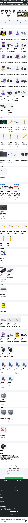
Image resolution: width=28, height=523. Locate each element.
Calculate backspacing (3, 487)
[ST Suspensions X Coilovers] (24, 136)
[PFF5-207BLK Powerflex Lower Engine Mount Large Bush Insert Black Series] (24, 334)
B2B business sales (2, 498)
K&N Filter (1, 275)
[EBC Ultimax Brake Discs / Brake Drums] (10, 412)
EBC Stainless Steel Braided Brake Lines (2, 435)
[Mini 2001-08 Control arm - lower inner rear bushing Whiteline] (24, 92)
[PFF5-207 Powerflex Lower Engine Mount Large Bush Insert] (17, 334)
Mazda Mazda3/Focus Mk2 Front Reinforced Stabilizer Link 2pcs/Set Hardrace (3, 161)
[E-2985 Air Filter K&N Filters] (3, 270)
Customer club (16, 486)
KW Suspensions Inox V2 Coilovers (3, 142)
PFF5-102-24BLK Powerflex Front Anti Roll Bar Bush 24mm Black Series (10, 87)
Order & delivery (16, 490)
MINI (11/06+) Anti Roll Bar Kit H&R (10, 160)
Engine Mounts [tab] (13, 22)
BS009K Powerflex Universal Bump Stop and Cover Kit (3, 39)
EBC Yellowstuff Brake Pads (3, 370)
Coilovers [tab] (7, 22)
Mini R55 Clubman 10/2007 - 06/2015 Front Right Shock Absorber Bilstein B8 (10, 244)
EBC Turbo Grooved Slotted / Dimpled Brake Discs (3, 418)
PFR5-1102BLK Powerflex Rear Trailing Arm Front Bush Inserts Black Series (10, 51)
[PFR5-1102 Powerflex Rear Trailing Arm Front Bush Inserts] (3, 44)
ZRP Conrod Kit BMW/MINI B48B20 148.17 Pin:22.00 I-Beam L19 (17, 326)
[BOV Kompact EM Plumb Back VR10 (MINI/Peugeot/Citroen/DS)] (10, 349)
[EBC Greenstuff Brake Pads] (17, 364)
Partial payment (16, 491)
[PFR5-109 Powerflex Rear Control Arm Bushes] (17, 33)
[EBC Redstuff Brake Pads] (3, 378)
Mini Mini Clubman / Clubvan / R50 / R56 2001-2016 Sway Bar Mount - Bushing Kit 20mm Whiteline (16, 99)
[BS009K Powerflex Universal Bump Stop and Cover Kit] (3, 33)
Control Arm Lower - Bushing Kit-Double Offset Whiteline (9, 113)
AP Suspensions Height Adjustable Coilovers (17, 128)
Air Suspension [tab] (7, 20)
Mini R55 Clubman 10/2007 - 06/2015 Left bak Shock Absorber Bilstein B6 (17, 232)
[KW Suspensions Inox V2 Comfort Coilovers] (10, 136)
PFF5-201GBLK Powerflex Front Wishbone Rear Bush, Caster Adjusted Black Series (10, 99)
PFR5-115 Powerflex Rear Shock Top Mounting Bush (3, 74)
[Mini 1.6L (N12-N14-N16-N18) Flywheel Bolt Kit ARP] (3, 305)
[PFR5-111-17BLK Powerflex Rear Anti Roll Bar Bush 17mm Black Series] (24, 56)
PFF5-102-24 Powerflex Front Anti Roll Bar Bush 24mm (3, 87)
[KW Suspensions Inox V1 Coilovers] (24, 122)
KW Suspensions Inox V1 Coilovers (24, 128)
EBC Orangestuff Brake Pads (24, 370)
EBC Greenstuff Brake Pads (17, 370)
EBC (0, 369)
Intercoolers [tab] (16, 22)
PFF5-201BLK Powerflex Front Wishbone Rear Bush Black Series (24, 87)
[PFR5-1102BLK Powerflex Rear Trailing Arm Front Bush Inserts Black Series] (10, 44)
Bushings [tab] (5, 22)
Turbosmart (1, 354)
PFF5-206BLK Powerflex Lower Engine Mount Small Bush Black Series (10, 341)
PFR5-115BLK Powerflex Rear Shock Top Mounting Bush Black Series (10, 74)
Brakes (6, 13)
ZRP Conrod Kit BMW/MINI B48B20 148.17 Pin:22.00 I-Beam (10, 326)
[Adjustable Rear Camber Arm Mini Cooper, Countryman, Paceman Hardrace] (3, 207)
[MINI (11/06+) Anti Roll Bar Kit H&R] (10, 154)
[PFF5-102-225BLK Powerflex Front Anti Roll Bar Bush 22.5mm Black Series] (24, 68)
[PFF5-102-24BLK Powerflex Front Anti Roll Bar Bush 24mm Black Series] (10, 80)
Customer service (16, 487)
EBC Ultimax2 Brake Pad (10, 384)
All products (2, 13)
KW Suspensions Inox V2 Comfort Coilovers (10, 142)
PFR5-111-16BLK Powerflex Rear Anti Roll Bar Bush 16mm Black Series (10, 62)
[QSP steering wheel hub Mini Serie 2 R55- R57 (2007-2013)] (3, 446)
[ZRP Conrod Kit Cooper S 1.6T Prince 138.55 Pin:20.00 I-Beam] (3, 319)
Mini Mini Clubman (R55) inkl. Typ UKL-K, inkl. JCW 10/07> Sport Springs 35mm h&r (3, 259)
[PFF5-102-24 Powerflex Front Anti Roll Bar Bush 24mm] (3, 80)
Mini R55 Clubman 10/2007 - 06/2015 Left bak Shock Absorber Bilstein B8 (3, 232)
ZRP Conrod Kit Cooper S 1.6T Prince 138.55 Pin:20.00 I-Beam (3, 326)
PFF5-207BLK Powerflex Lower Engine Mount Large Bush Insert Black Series (24, 341)
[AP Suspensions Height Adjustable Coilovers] (17, 122)
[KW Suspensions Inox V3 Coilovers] (17, 136)
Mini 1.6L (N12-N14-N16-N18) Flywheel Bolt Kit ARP (3, 312)
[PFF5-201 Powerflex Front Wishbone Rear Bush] (17, 80)
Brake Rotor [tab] (2, 22)
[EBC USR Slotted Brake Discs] (3, 395)
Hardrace (1, 159)
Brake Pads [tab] (25, 20)
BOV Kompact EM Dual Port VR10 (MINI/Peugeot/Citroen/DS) (3, 356)
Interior (14, 13)
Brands (26, 4)
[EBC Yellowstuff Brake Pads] (3, 364)
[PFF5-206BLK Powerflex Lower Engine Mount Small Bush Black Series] (10, 334)
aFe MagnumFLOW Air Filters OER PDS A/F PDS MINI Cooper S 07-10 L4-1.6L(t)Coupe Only (10, 277)
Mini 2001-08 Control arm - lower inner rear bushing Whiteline (24, 99)
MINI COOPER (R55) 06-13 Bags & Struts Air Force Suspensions (10, 194)
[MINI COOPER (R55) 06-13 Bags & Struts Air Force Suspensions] (10, 187)
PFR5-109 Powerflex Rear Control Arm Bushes (17, 39)
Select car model (2, 4)
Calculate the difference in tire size (4, 491)
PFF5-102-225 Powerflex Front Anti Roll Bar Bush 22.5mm (17, 74)
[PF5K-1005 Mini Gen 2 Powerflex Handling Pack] (10, 33)
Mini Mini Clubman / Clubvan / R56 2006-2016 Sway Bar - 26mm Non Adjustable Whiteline (17, 161)
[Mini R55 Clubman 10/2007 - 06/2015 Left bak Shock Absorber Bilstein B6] (17, 226)
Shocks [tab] (25, 22)
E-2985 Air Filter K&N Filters (2, 276)
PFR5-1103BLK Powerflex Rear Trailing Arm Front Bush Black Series (24, 51)
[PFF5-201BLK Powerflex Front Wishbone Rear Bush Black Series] (24, 80)
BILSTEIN (1, 230)
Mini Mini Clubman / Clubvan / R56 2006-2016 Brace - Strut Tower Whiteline (3, 177)
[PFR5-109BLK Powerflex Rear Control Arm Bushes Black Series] (24, 33)
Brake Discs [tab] (18, 20)
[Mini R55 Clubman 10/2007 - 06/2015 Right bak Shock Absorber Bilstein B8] (10, 226)
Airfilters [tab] (10, 20)
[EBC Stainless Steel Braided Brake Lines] (3, 429)
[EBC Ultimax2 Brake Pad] (10, 378)
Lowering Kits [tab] (20, 22)
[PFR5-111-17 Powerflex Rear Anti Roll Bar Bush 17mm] (17, 56)
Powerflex (1, 49)
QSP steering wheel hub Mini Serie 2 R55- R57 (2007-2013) (3, 453)
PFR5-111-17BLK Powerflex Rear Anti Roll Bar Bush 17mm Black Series (24, 62)
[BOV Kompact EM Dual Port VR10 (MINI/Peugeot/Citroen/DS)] (3, 349)
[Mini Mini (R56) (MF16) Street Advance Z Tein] (3, 122)
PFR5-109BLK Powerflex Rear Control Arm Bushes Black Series (24, 39)
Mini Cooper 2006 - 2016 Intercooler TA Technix (3, 295)
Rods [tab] (22, 22)
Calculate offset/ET (2, 490)
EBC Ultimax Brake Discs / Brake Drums (10, 418)
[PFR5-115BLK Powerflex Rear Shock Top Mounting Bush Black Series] (10, 68)
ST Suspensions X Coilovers (23, 142)
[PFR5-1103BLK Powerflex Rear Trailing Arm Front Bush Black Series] (24, 44)
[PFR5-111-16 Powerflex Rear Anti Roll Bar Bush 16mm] (3, 56)
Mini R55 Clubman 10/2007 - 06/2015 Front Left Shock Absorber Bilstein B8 (3, 244)
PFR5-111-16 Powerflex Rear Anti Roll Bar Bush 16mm (3, 62)
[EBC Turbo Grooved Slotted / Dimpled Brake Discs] (3, 412)
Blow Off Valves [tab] (13, 20)
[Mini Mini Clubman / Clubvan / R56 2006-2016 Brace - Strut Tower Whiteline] (3, 171)
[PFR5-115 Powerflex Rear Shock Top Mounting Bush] (3, 68)
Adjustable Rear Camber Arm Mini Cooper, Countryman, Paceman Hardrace (3, 214)
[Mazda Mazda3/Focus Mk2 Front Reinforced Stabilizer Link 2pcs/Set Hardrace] (3, 154)
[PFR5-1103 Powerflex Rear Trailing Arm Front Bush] (17, 44)
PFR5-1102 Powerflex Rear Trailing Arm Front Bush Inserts (3, 51)
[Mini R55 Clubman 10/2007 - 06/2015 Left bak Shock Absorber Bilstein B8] (3, 226)
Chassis (10, 13)
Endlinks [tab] (10, 22)
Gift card (1, 494)
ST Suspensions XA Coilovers (9, 128)
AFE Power (8, 275)
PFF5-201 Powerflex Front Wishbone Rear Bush (16, 87)
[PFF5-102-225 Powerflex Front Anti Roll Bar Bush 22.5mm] (17, 68)
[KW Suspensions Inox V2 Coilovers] (3, 136)
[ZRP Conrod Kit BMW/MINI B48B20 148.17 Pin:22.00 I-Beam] (10, 319)
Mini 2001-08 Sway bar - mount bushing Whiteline (24, 160)
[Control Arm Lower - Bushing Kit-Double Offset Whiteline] (10, 106)
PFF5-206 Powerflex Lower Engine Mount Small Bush (2, 341)
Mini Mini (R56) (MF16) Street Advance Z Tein (3, 128)
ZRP (0, 324)
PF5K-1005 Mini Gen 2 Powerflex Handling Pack (10, 39)
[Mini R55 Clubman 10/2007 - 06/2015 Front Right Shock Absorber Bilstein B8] (10, 238)
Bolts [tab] (16, 20)
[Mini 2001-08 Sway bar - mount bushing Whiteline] (24, 154)
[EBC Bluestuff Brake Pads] (10, 364)
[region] (14, 72)
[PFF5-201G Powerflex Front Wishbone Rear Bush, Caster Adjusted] (3, 92)
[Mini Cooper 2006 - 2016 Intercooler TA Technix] (3, 289)
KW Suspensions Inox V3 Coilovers (17, 142)
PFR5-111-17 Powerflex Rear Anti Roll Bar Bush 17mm (17, 62)
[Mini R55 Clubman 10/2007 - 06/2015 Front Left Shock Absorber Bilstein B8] (3, 238)
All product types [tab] (3, 20)
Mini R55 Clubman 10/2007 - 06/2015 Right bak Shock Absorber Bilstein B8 (10, 232)
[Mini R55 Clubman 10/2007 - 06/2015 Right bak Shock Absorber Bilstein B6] (24, 226)
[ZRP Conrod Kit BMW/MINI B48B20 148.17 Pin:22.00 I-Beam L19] (17, 319)
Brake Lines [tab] (22, 20)
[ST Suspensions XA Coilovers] (10, 122)
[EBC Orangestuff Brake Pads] (24, 364)
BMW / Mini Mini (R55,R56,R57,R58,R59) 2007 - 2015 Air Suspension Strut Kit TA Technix (3, 194)
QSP (0, 451)
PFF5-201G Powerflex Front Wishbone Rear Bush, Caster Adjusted (3, 99)
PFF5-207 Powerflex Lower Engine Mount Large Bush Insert (16, 341)
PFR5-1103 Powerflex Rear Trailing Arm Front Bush (17, 51)
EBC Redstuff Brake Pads (3, 384)
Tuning (8, 18)
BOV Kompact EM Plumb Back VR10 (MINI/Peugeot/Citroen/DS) (10, 356)
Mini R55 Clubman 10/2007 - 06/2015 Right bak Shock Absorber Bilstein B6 (24, 232)
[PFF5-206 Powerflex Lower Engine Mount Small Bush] (3, 334)
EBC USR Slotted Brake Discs (3, 401)
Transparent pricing (2, 501)
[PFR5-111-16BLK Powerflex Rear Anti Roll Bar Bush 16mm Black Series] (10, 56)
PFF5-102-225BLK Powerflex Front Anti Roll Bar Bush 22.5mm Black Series (24, 75)
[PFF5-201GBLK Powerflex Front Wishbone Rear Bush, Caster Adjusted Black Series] (10, 92)
